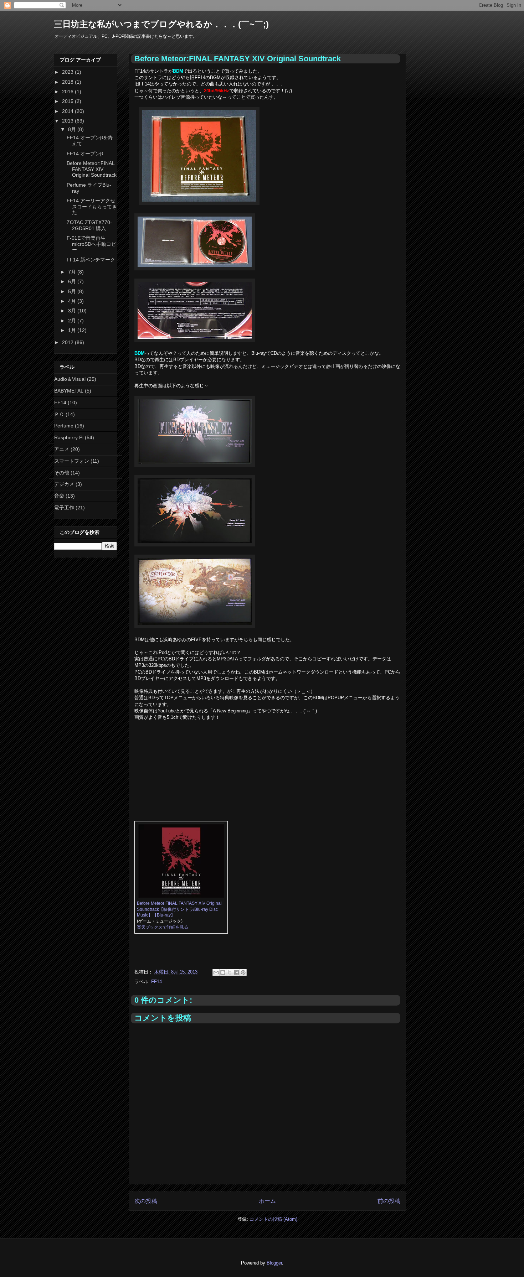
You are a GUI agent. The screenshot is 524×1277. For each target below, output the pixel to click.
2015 (68, 101)
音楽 (59, 496)
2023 (68, 72)
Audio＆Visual (70, 379)
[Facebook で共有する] (236, 972)
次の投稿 (145, 1201)
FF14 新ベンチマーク (91, 260)
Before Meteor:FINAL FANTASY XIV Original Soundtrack (92, 169)
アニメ (61, 449)
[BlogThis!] (222, 972)
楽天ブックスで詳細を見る (162, 927)
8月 (72, 129)
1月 (72, 330)
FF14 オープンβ (85, 153)
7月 (72, 272)
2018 (68, 82)
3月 (72, 310)
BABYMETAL (68, 391)
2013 (68, 121)
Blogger (274, 1263)
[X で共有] (229, 972)
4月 (72, 301)
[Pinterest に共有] (243, 972)
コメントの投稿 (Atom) (273, 1219)
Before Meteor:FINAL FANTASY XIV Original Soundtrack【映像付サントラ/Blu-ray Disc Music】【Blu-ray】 (179, 909)
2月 (72, 320)
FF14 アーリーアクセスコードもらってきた (92, 207)
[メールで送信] (216, 972)
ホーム (267, 1201)
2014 (68, 111)
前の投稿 (388, 1201)
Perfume (63, 426)
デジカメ (64, 484)
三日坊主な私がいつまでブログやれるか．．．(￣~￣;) (161, 24)
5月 (72, 291)
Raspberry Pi (68, 437)
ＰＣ (59, 414)
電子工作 (64, 507)
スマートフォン (71, 461)
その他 (61, 473)
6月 (72, 281)
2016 (68, 91)
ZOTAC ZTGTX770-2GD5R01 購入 (89, 225)
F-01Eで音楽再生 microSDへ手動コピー (91, 244)
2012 (68, 342)
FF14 (156, 981)
